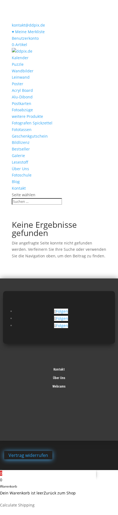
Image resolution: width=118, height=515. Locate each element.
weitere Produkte (27, 116)
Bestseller (21, 149)
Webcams (59, 386)
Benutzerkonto (25, 38)
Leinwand (21, 77)
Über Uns (20, 168)
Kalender (20, 57)
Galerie (18, 155)
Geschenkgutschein (30, 136)
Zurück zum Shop (60, 493)
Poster (17, 83)
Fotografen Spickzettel (32, 123)
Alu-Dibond (22, 96)
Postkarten (21, 103)
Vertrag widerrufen (28, 455)
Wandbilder (22, 70)
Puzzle (18, 64)
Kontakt (19, 188)
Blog (16, 181)
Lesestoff (20, 162)
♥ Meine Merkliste (28, 31)
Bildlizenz (21, 142)
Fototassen (22, 129)
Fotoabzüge (22, 109)
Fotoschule (22, 175)
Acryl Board (22, 90)
